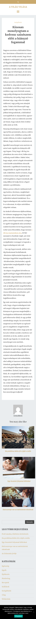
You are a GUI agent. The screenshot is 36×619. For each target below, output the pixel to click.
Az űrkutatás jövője (9, 553)
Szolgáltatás (18, 22)
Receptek (5, 582)
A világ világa (18, 7)
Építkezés (6, 574)
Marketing (6, 578)
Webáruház (6, 599)
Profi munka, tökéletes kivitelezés (15, 534)
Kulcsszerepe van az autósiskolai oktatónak (18, 510)
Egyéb (4, 570)
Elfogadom (18, 616)
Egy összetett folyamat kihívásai (18, 481)
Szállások (5, 587)
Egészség (5, 566)
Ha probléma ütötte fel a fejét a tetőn (18, 451)
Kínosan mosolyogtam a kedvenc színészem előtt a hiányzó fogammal (18, 34)
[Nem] (34, 612)
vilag (4, 595)
